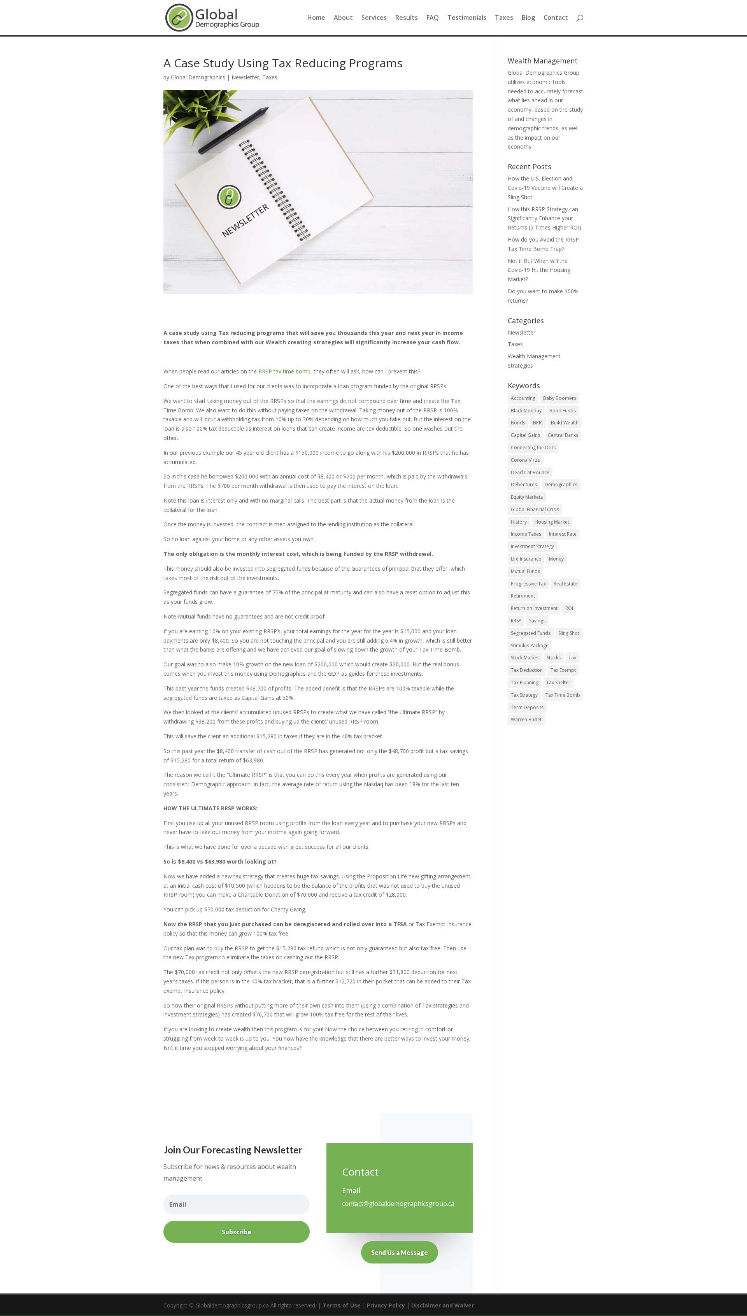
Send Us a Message (399, 1252)
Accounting (523, 398)
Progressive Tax (528, 583)
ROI (569, 608)
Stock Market (525, 657)
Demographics (561, 484)
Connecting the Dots (533, 447)
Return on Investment (534, 608)
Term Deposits (527, 707)
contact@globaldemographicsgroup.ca (398, 1203)
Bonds (518, 422)
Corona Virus (525, 460)
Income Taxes (526, 534)
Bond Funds (562, 410)
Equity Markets (527, 497)
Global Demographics (198, 77)
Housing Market (552, 522)
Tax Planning (524, 682)
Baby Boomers (559, 398)
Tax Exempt (563, 670)
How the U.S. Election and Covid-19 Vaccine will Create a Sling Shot (545, 188)
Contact (556, 18)
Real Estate (565, 583)
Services (374, 18)
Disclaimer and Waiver (442, 1305)
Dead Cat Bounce (530, 472)
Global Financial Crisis (535, 509)
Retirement (523, 595)
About (343, 18)
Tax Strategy (524, 695)
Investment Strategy (532, 546)
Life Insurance (526, 558)
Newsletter (245, 77)
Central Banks (563, 435)
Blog (528, 18)
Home (316, 18)
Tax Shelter (558, 682)
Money (556, 558)
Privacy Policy (386, 1305)
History (519, 522)
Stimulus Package (530, 645)
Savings (537, 620)
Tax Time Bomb (562, 695)
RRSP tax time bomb (284, 371)
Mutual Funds (525, 571)
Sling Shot (568, 633)
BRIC (538, 422)
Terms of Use (342, 1305)
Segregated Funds (531, 633)
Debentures (524, 484)
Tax (572, 657)
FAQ (432, 18)
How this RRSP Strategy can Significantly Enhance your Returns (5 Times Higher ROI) (544, 218)
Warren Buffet (526, 719)
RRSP (516, 620)
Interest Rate (563, 534)
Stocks (554, 657)
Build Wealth (565, 422)
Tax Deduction (527, 670)
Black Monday (526, 410)
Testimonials (466, 18)
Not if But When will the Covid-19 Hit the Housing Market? (539, 270)
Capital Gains (525, 435)
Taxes (504, 18)
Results (406, 18)
